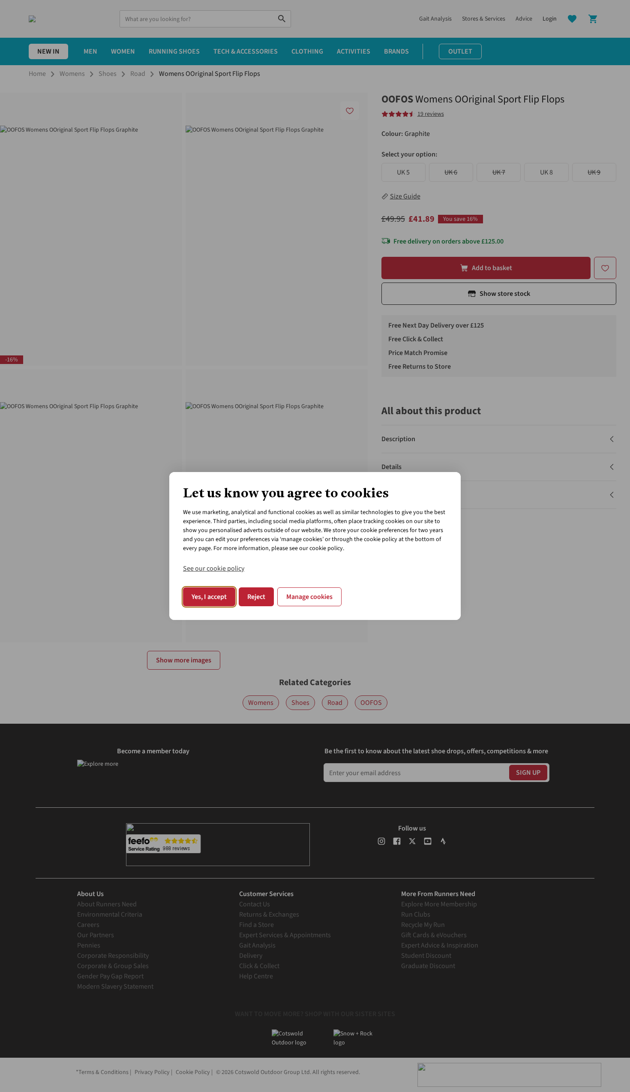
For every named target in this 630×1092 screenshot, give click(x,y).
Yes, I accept (209, 597)
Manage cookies (309, 597)
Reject (256, 597)
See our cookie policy (213, 568)
